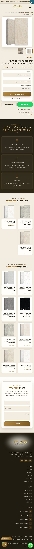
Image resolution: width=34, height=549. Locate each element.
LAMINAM (29, 476)
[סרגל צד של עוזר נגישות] (32, 2)
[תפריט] (30, 6)
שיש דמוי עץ (28, 490)
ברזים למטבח (28, 499)
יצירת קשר (20, 536)
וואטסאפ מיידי (24, 104)
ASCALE (29, 473)
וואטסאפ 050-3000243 (21, 523)
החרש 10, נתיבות (23, 511)
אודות (30, 536)
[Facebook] (30, 460)
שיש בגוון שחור (28, 496)
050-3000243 (24, 519)
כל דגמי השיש (28, 481)
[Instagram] (26, 460)
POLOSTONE (24, 12)
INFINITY (29, 470)
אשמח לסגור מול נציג (17, 94)
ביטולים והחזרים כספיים (17, 539)
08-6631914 (9, 104)
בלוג (26, 536)
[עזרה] (4, 544)
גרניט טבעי (29, 478)
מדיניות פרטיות (28, 539)
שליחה (17, 423)
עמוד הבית (30, 12)
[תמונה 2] (20, 51)
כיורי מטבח (29, 502)
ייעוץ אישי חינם (24, 528)
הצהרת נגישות (12, 536)
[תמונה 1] (29, 51)
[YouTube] (21, 460)
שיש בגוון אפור (28, 493)
